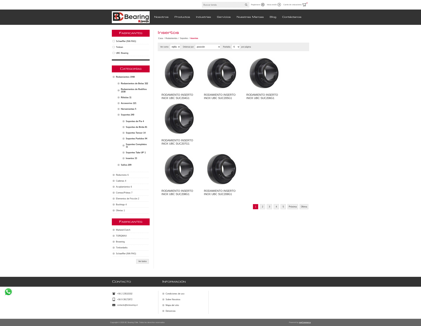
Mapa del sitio (172, 305)
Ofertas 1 (120, 210)
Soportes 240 (127, 114)
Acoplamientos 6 (124, 187)
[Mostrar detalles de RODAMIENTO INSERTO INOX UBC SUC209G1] (221, 169)
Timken (119, 47)
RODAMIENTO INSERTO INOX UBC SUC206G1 (262, 96)
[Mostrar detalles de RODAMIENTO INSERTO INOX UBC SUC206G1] (264, 73)
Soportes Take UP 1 (136, 152)
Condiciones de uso (175, 293)
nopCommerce (305, 322)
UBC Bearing (122, 53)
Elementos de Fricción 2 (127, 198)
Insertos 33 (131, 158)
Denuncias (171, 311)
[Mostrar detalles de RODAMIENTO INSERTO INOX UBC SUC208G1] (179, 169)
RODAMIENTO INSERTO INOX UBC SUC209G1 (219, 192)
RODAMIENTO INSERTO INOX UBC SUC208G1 (177, 192)
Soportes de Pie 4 (135, 121)
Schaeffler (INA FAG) (126, 41)
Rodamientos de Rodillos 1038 (134, 90)
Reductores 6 (122, 175)
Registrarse (255, 5)
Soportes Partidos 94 (136, 138)
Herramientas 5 (128, 109)
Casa (160, 38)
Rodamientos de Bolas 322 (134, 83)
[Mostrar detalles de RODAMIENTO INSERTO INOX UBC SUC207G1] (179, 119)
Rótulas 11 (126, 97)
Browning (120, 241)
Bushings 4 (121, 204)
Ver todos (142, 261)
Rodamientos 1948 (125, 77)
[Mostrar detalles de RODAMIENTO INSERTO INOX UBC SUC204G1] (179, 73)
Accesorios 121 (128, 103)
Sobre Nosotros (173, 299)
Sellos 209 (126, 165)
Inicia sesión (272, 5)
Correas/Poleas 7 (124, 192)
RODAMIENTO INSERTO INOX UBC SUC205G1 (219, 96)
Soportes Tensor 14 (136, 133)
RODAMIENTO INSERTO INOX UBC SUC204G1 (177, 96)
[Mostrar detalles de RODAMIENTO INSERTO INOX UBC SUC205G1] (221, 73)
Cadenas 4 (121, 181)
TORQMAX (121, 236)
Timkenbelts (122, 247)
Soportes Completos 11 (136, 145)
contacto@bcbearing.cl (127, 305)
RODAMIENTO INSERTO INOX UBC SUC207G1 (177, 142)
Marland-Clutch (123, 230)
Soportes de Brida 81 (136, 127)
